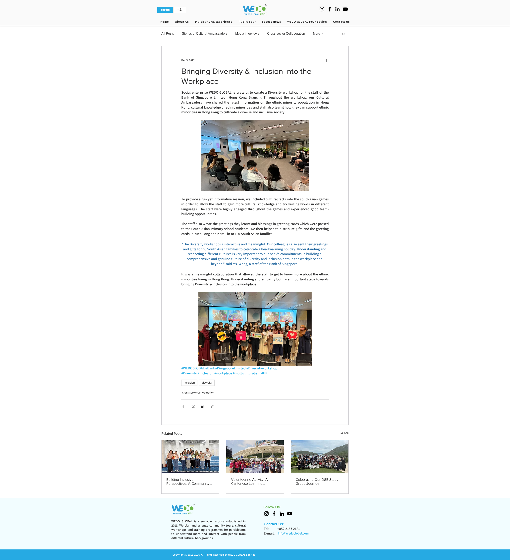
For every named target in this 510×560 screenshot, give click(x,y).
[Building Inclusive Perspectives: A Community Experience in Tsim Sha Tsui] (190, 456)
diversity (207, 382)
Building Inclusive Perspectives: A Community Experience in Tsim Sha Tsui (188, 482)
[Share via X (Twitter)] (193, 406)
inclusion (189, 382)
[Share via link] (212, 406)
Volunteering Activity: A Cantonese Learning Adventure (249, 482)
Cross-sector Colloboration (286, 33)
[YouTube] (345, 9)
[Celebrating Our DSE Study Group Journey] (319, 456)
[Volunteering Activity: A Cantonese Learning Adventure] (255, 456)
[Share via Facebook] (183, 406)
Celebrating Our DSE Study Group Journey (317, 482)
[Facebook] (330, 9)
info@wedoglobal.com (293, 533)
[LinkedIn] (337, 9)
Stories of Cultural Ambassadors (204, 33)
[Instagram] (322, 9)
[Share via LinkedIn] (203, 406)
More (316, 33)
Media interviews (247, 33)
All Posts (167, 33)
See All (344, 433)
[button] (343, 33)
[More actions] (326, 60)
